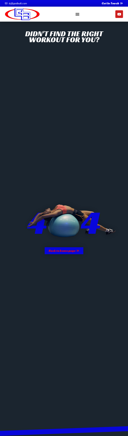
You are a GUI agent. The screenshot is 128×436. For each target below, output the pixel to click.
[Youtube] (119, 14)
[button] (77, 14)
